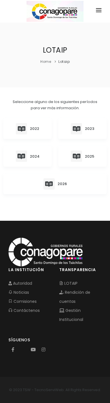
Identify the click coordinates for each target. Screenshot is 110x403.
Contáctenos (26, 310)
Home (45, 61)
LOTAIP (70, 283)
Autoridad (22, 283)
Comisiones (24, 301)
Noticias (20, 292)
